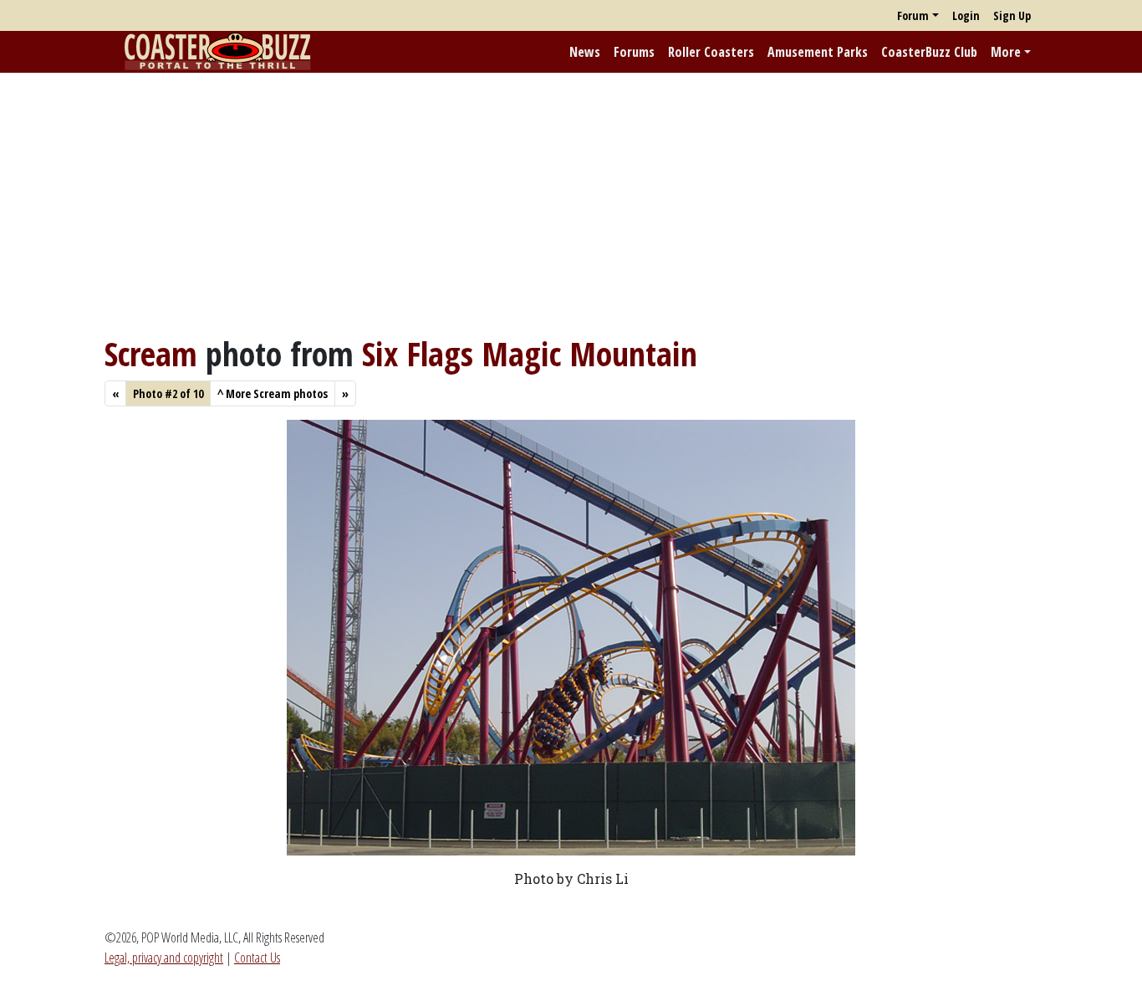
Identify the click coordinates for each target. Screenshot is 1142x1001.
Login (966, 15)
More (1006, 52)
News (584, 52)
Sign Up (1012, 15)
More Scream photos (272, 393)
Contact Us (257, 957)
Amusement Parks (817, 52)
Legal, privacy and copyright (164, 957)
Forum (913, 15)
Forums (634, 52)
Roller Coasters (711, 52)
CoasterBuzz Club (929, 52)
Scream (151, 353)
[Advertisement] (571, 203)
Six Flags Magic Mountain (529, 353)
